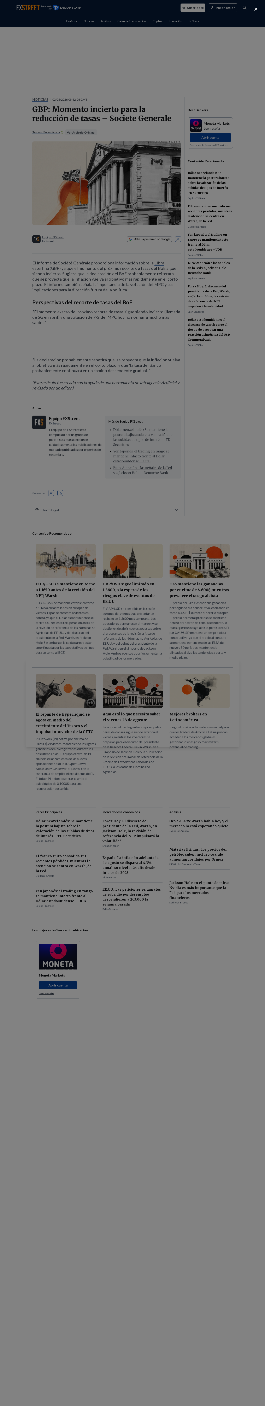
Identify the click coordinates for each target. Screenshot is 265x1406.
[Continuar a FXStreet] (256, 9)
